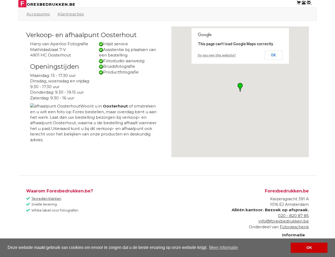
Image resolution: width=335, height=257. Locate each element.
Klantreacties (71, 14)
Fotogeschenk (294, 226)
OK (273, 55)
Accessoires (38, 14)
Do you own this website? (217, 55)
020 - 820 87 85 (293, 215)
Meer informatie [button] (223, 247)
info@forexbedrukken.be (284, 221)
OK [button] (309, 247)
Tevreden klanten (46, 198)
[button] (240, 87)
